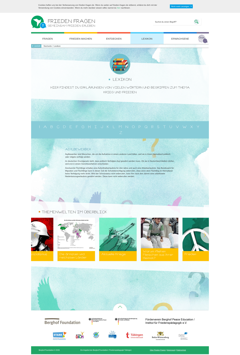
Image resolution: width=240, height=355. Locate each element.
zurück (37, 46)
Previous (31, 235)
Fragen (47, 38)
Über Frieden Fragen (158, 350)
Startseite (47, 46)
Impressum (171, 350)
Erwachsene (180, 38)
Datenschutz (181, 350)
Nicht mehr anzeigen (180, 6)
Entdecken (114, 38)
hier (118, 8)
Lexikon (147, 38)
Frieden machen (80, 38)
